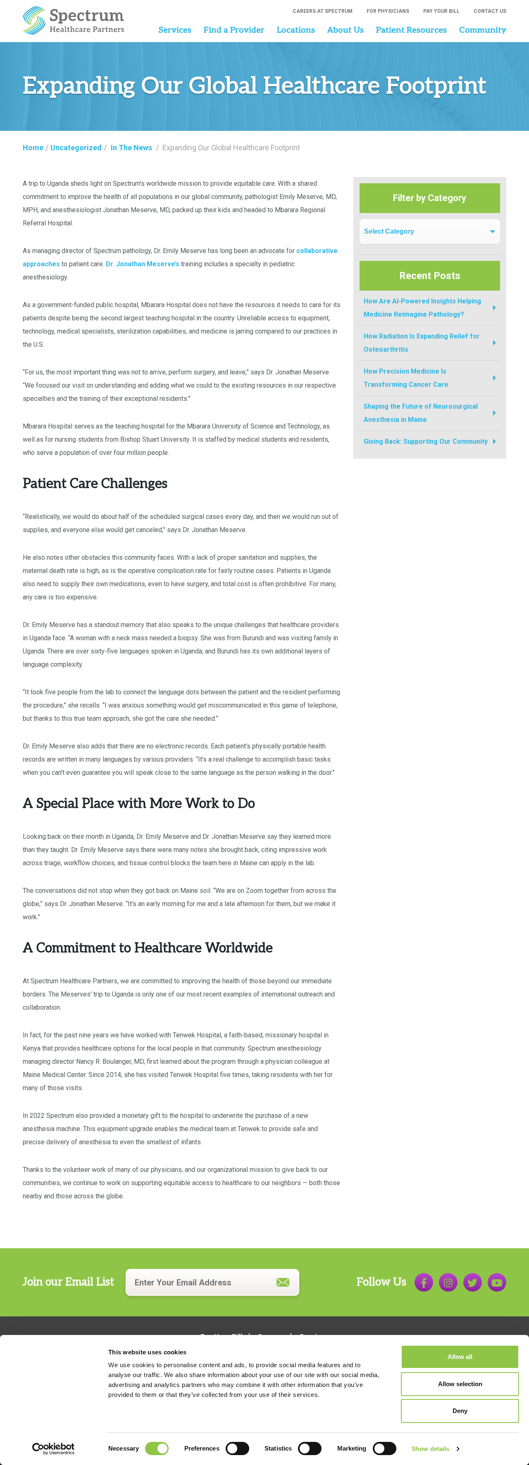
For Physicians (388, 11)
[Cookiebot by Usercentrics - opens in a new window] (53, 1449)
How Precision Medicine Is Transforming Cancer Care (406, 377)
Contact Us (490, 11)
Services (174, 30)
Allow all (460, 1356)
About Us (345, 30)
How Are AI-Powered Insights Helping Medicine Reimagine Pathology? (422, 307)
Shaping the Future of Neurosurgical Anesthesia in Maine (421, 413)
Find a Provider (234, 30)
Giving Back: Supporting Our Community (426, 441)
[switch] (237, 1448)
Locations (296, 30)
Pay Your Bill (441, 11)
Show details (430, 1448)
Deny (460, 1410)
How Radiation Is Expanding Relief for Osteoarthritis (422, 342)
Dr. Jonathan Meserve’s (142, 264)
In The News (131, 147)
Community (482, 30)
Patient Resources (411, 30)
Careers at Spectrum (323, 11)
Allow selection (460, 1383)
